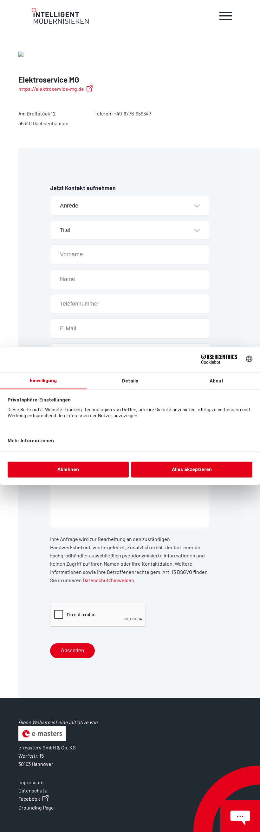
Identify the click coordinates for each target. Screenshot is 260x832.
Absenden (72, 650)
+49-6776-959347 (132, 113)
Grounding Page (36, 807)
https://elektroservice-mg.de (51, 89)
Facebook (29, 799)
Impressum (30, 782)
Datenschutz (32, 790)
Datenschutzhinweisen (108, 580)
